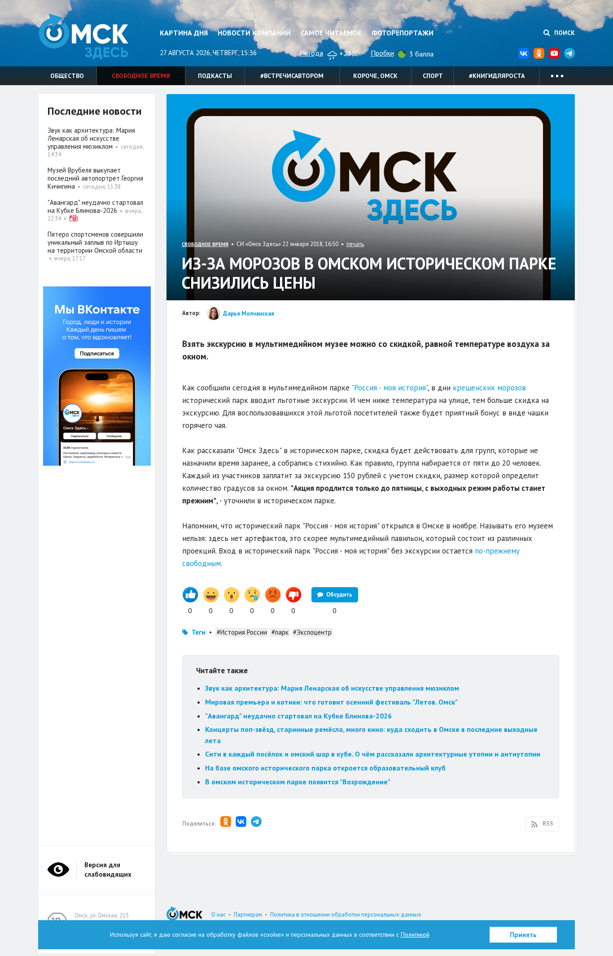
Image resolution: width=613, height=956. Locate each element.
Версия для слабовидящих (107, 869)
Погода (311, 52)
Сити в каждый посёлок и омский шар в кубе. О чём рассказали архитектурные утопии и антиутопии (372, 753)
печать (355, 244)
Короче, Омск (375, 76)
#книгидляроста (497, 76)
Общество (67, 76)
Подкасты (215, 76)
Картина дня (184, 32)
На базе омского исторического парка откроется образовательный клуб (325, 767)
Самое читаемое (331, 32)
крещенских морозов (489, 388)
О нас (218, 914)
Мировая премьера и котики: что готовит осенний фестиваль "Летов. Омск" (331, 701)
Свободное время (141, 76)
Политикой (415, 934)
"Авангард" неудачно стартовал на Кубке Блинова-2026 (298, 715)
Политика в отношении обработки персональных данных (345, 914)
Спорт (433, 76)
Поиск (563, 33)
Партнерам (248, 914)
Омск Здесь (83, 36)
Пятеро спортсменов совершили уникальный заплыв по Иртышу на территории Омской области (95, 242)
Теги (199, 632)
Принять (523, 934)
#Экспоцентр (312, 632)
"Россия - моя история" (389, 388)
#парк (280, 632)
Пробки (382, 52)
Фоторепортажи (402, 32)
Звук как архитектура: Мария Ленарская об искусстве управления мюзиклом (332, 687)
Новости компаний (254, 32)
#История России (242, 632)
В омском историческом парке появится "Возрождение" (297, 781)
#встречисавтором (292, 76)
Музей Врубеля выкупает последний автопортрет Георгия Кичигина (95, 178)
